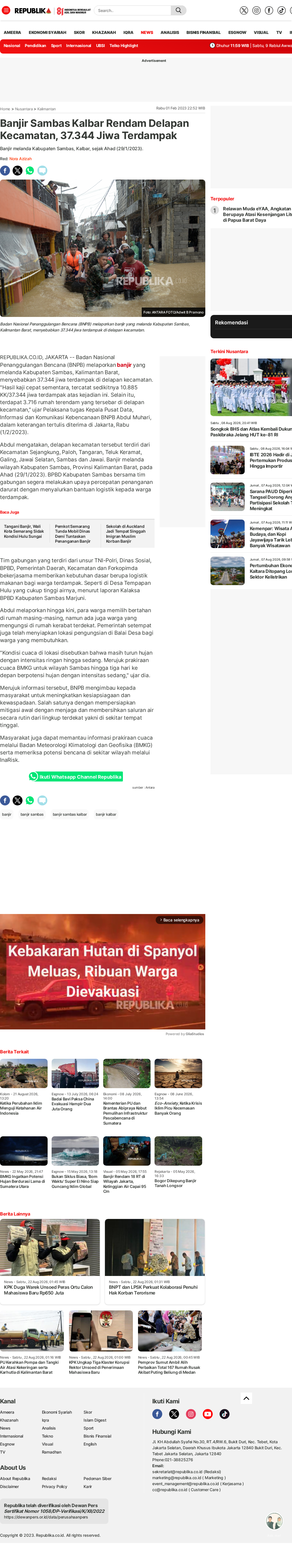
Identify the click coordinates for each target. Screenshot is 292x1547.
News (5, 1428)
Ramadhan (51, 1452)
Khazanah (9, 1420)
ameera (12, 32)
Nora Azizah (20, 158)
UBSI (100, 45)
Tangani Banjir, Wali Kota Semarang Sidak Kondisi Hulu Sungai (24, 531)
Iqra (45, 1420)
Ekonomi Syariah (47, 32)
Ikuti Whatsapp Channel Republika (80, 777)
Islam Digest (95, 1420)
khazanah (104, 32)
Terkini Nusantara (229, 351)
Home (5, 109)
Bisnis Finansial (203, 32)
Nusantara (24, 109)
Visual (47, 1444)
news (147, 32)
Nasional (12, 45)
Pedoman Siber (97, 1478)
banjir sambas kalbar (70, 814)
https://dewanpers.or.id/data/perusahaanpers (46, 1517)
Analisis (49, 1428)
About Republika (15, 1478)
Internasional (78, 45)
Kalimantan (46, 109)
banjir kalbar (106, 814)
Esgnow (7, 1444)
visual (261, 32)
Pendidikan (35, 45)
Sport (56, 45)
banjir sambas (32, 814)
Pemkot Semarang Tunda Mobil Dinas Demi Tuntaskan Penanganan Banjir (73, 534)
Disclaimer (9, 1486)
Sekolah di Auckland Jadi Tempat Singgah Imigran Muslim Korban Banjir (126, 534)
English (90, 1444)
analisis (170, 32)
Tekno (47, 1436)
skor (79, 32)
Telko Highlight (124, 45)
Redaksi (49, 1478)
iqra (128, 32)
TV (279, 32)
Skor (88, 1412)
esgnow (237, 32)
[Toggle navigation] (6, 10)
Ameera (7, 1412)
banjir (124, 364)
